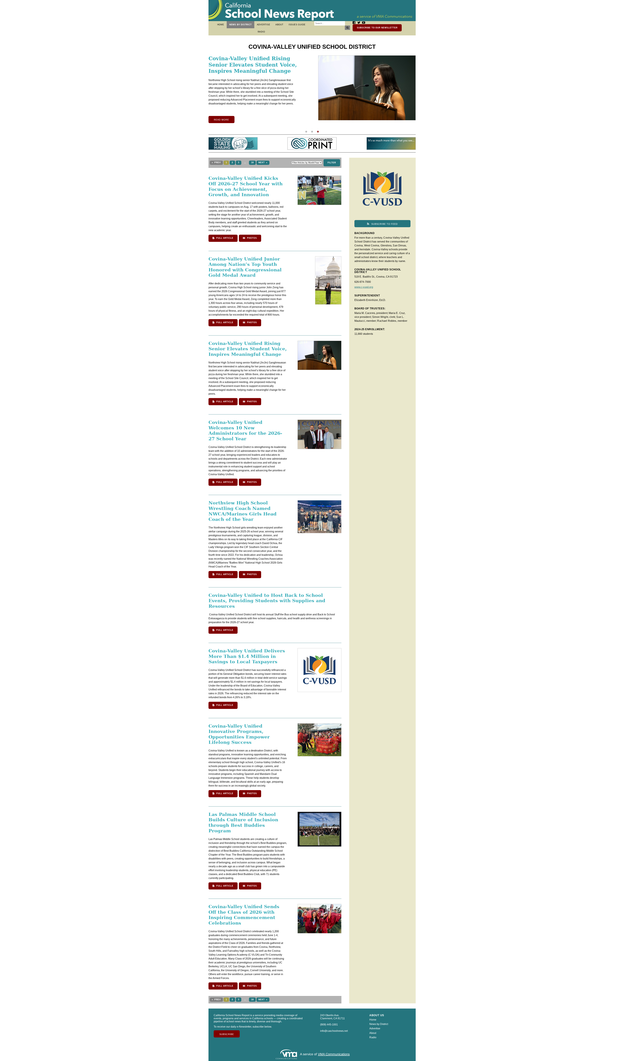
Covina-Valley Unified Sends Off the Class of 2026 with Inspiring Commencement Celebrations (243, 915)
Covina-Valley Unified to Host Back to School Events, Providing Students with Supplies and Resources (266, 601)
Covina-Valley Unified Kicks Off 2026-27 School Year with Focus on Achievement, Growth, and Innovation (250, 67)
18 (252, 162)
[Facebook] (354, 22)
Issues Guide (297, 24)
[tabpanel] (312, 92)
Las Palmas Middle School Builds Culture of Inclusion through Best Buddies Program (243, 822)
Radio (261, 32)
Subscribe (226, 1034)
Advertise (263, 24)
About (279, 24)
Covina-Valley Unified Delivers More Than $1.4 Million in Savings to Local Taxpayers (246, 656)
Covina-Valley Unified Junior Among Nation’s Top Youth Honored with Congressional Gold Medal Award (245, 267)
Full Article (224, 238)
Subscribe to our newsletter (377, 27)
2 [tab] (312, 131)
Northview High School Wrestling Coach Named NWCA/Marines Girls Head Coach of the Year (242, 511)
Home (220, 24)
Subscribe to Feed (384, 224)
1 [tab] (306, 131)
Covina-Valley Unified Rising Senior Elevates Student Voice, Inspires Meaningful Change (247, 349)
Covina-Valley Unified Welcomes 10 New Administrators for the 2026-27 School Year (245, 430)
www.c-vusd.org (363, 287)
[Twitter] (358, 22)
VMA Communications (334, 1054)
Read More (221, 126)
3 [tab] (317, 131)
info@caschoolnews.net (334, 1030)
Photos (251, 238)
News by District (240, 24)
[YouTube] (363, 22)
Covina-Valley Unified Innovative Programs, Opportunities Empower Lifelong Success (239, 734)
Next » (262, 162)
